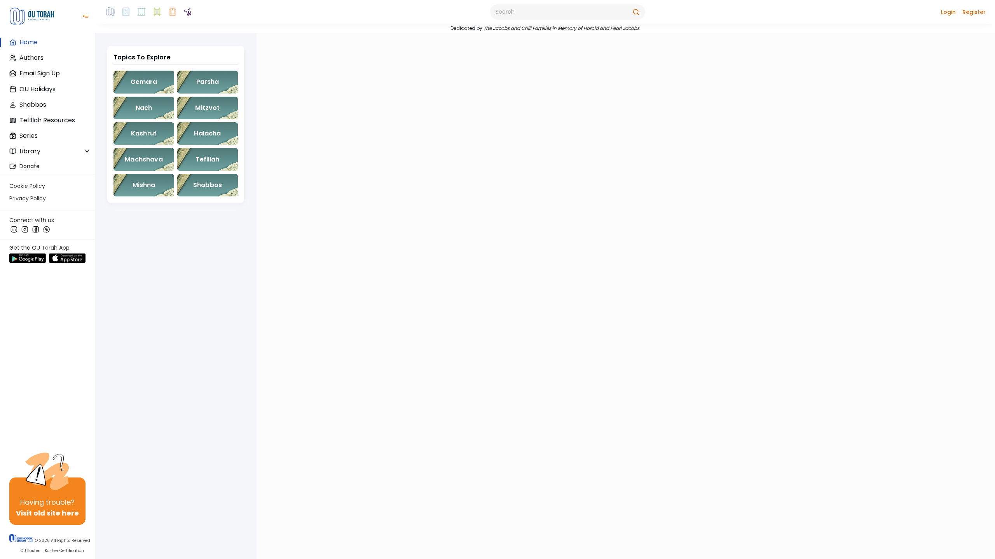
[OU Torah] (110, 12)
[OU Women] (188, 12)
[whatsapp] (46, 229)
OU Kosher (31, 551)
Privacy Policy (27, 198)
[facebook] (35, 229)
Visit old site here (47, 513)
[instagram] (25, 229)
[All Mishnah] (126, 12)
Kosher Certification (64, 551)
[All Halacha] (141, 12)
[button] (948, 12)
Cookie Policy (27, 186)
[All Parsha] (157, 12)
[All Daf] (172, 12)
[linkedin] (14, 229)
